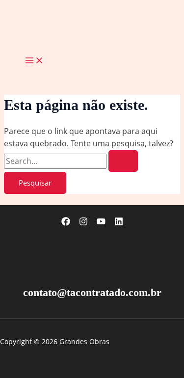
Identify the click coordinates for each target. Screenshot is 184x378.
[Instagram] (83, 222)
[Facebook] (65, 222)
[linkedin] (118, 222)
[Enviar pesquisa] (123, 161)
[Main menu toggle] (34, 61)
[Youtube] (101, 222)
